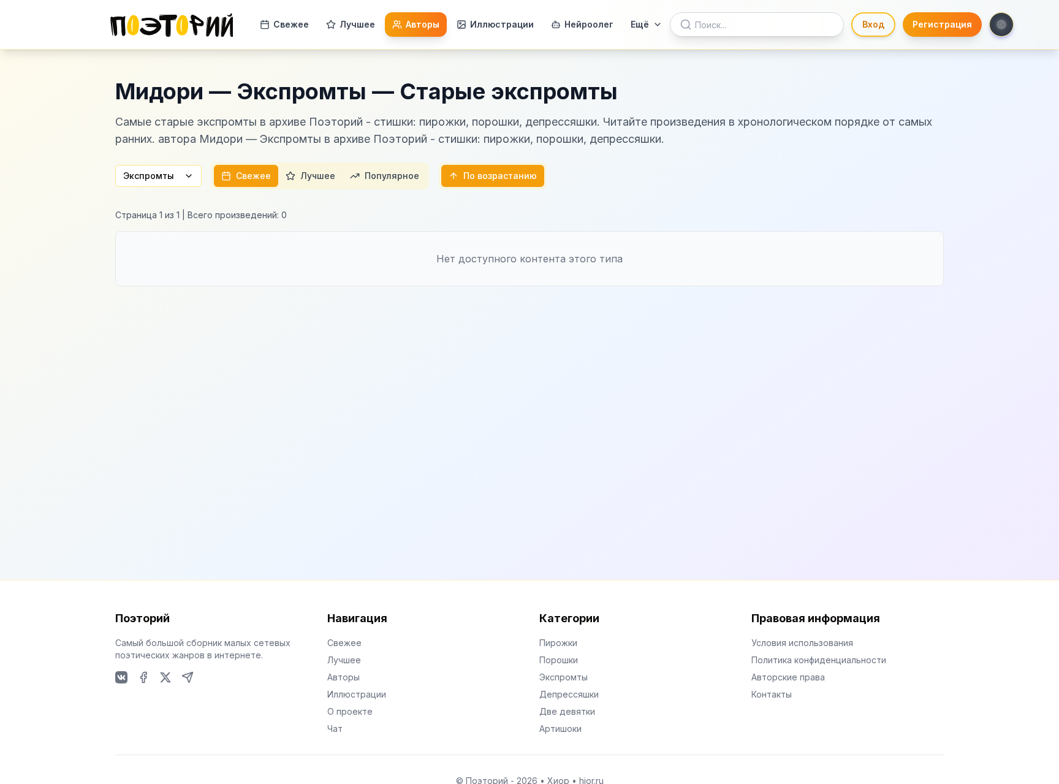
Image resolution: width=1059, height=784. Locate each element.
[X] (165, 677)
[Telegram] (187, 677)
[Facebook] (143, 677)
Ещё (640, 24)
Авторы (422, 24)
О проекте (350, 711)
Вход (873, 24)
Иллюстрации (502, 24)
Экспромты (148, 175)
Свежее (291, 24)
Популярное (392, 175)
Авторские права (788, 677)
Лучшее (357, 24)
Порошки (558, 660)
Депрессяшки (569, 694)
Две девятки (567, 711)
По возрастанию (500, 175)
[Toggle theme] (1001, 24)
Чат (335, 728)
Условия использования (802, 642)
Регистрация (942, 24)
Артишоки (560, 728)
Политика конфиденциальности (818, 660)
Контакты (771, 694)
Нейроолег (588, 24)
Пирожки (558, 642)
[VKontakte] (121, 677)
